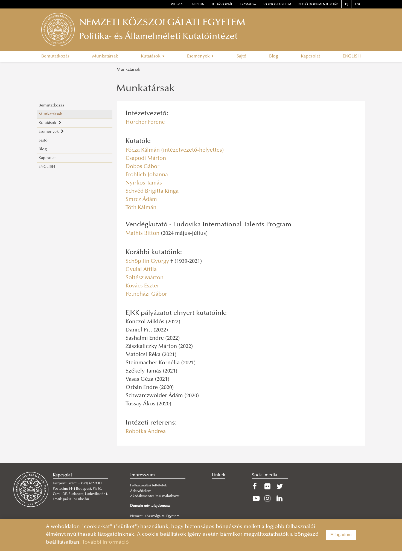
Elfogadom (340, 534)
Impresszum (142, 475)
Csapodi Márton (146, 158)
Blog (273, 56)
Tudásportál (222, 4)
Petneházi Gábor (146, 294)
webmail (178, 4)
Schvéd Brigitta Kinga (152, 191)
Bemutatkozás (55, 56)
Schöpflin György (147, 261)
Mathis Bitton (142, 233)
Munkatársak (105, 56)
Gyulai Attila (141, 269)
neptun (198, 4)
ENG (358, 4)
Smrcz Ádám (141, 199)
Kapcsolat (310, 56)
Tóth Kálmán (141, 207)
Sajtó (241, 56)
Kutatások (151, 56)
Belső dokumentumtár (318, 4)
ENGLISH (352, 56)
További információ (105, 542)
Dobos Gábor (142, 166)
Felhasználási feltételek (148, 485)
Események (199, 56)
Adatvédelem (140, 491)
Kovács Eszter (142, 286)
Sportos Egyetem (277, 4)
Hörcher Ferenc (145, 122)
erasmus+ (248, 4)
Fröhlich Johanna (147, 175)
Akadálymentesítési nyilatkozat (154, 496)
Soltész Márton (145, 278)
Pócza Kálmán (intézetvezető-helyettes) (175, 150)
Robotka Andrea (146, 431)
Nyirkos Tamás (144, 183)
